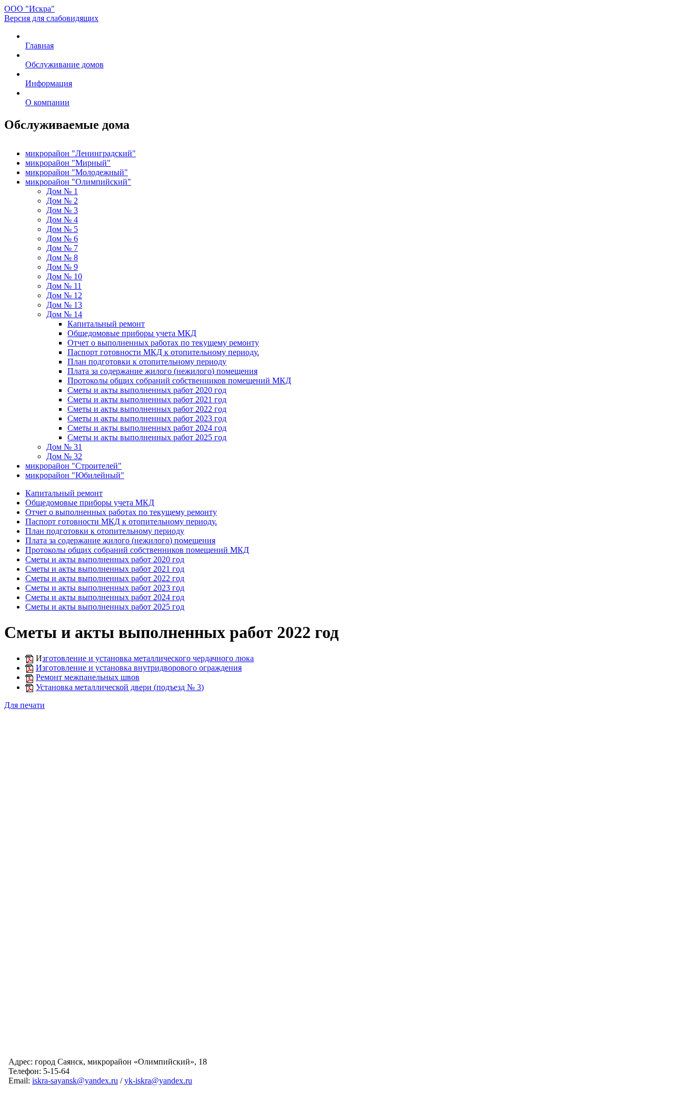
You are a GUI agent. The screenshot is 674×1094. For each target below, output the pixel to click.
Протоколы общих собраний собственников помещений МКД (179, 380)
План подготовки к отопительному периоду (146, 361)
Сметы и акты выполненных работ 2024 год (146, 427)
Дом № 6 (62, 238)
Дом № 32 (64, 456)
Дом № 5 (62, 229)
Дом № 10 (64, 276)
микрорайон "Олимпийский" (78, 181)
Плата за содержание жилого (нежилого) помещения (162, 371)
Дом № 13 (64, 304)
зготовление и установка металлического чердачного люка (148, 658)
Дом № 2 (62, 200)
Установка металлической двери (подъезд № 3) (120, 687)
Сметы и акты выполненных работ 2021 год (146, 399)
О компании (47, 102)
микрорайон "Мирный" (68, 162)
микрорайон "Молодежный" (76, 172)
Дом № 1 (62, 191)
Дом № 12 (64, 295)
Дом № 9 (62, 266)
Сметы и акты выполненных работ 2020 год (146, 390)
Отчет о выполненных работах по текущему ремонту (163, 342)
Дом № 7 (62, 248)
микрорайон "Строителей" (73, 465)
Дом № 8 (62, 257)
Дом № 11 (64, 285)
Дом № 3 (62, 210)
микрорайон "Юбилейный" (74, 475)
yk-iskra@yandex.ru (158, 1080)
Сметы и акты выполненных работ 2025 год (146, 437)
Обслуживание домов (64, 64)
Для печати (24, 705)
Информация (48, 83)
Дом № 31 (64, 446)
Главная (39, 45)
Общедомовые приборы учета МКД (131, 333)
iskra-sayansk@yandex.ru (75, 1080)
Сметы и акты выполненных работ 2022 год (146, 408)
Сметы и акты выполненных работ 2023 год (146, 418)
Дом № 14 (64, 314)
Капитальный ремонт (106, 323)
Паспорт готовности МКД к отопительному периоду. (163, 352)
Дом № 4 (62, 219)
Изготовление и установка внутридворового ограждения (139, 667)
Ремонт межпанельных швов (88, 677)
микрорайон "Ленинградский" (80, 153)
